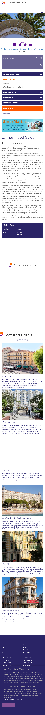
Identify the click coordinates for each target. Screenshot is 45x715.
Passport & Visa (27, 663)
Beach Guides (27, 657)
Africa (3, 644)
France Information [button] (11, 103)
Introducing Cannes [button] (11, 74)
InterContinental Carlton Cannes (16, 518)
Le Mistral (6, 470)
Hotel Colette (8, 376)
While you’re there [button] (11, 92)
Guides (23, 49)
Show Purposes (9, 711)
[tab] (22, 74)
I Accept (9, 705)
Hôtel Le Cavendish (10, 610)
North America (27, 650)
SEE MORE (22, 340)
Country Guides (27, 660)
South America (27, 652)
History (6, 83)
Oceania (4, 652)
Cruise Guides (6, 663)
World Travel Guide (9, 49)
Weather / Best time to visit (13, 87)
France (40, 49)
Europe (31, 49)
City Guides (5, 660)
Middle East (5, 650)
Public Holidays (7, 665)
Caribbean (5, 647)
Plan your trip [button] (9, 97)
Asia (23, 644)
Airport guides (6, 657)
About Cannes (9, 79)
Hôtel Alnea (7, 564)
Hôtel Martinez (8, 422)
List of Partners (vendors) (13, 700)
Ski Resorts (26, 665)
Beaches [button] (6, 114)
